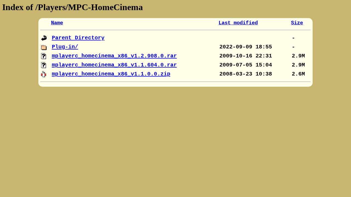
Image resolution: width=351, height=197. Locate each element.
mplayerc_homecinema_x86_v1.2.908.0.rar (114, 56)
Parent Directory (78, 38)
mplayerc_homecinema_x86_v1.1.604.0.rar (114, 65)
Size (297, 23)
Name (57, 23)
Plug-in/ (65, 47)
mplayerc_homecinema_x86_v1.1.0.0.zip (111, 74)
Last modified (238, 23)
